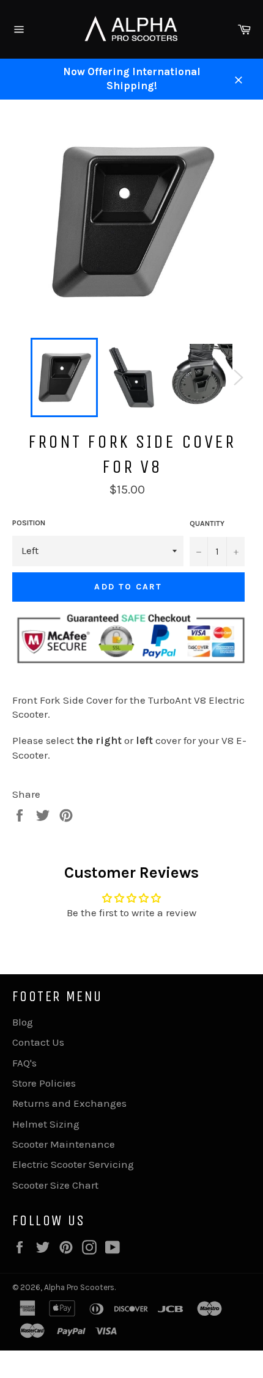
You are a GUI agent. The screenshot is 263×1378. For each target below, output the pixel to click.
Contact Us (38, 1042)
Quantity (207, 523)
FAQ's (24, 1063)
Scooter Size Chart (55, 1185)
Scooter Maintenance (63, 1144)
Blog (22, 1022)
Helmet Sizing (46, 1124)
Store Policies (44, 1083)
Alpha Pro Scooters (79, 1287)
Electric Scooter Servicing (73, 1164)
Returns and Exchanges (69, 1103)
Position (28, 523)
